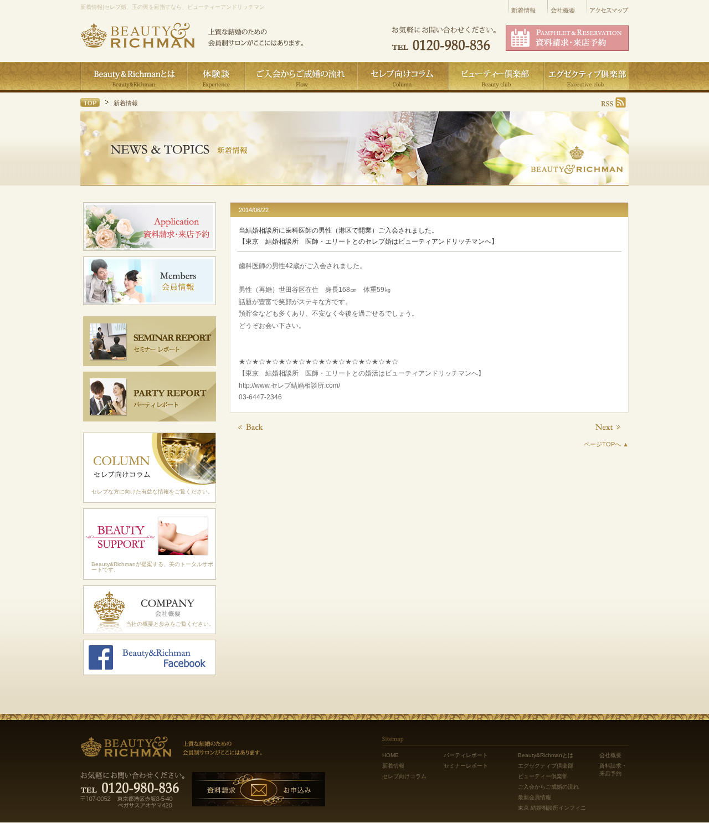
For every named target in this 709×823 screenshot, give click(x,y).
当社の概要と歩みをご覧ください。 (170, 624)
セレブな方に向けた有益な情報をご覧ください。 (152, 491)
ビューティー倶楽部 (543, 776)
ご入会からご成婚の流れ (548, 787)
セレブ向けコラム (404, 776)
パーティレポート (466, 755)
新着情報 (393, 766)
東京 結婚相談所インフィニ (552, 808)
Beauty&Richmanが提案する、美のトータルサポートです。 (152, 567)
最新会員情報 (534, 797)
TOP (90, 103)
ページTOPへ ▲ (606, 444)
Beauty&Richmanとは (545, 755)
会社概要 (610, 755)
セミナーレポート (466, 766)
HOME (390, 755)
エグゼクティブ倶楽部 (545, 766)
